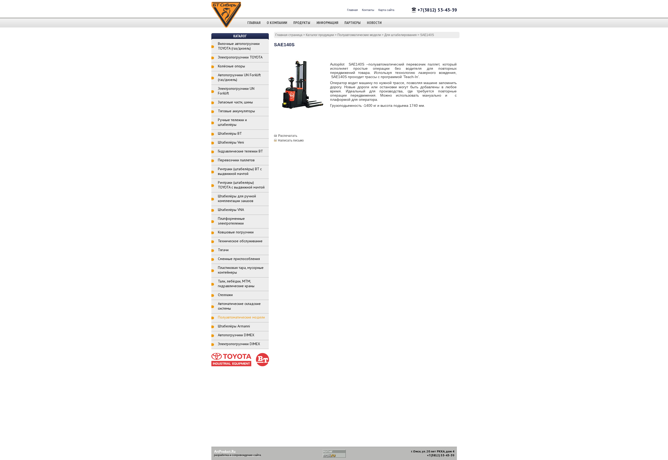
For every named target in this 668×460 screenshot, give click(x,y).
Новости (374, 22)
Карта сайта (386, 9)
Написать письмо (291, 140)
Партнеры (352, 22)
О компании (277, 22)
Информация (327, 22)
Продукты (301, 22)
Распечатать (287, 136)
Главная (352, 9)
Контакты (368, 9)
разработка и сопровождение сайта (237, 455)
